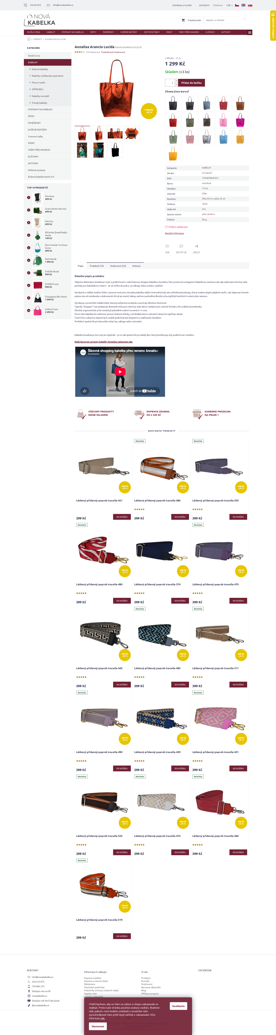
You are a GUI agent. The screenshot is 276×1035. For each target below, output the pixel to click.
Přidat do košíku (191, 82)
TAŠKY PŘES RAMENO (39, 149)
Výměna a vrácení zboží (96, 980)
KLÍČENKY (33, 156)
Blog (143, 990)
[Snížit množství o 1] (176, 84)
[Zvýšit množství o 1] (176, 81)
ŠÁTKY (31, 116)
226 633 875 (38, 981)
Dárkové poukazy (36, 170)
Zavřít (171, 242)
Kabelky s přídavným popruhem (47, 75)
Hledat (245, 19)
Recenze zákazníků (151, 987)
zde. (102, 1018)
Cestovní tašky (35, 136)
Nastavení (98, 1026)
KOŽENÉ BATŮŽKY (37, 129)
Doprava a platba (92, 977)
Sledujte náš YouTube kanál (45, 1000)
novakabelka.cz (39, 995)
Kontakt (145, 980)
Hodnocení (146, 984)
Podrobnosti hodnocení (113, 52)
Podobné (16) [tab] (97, 265)
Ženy (204, 219)
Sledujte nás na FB (41, 991)
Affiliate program (150, 993)
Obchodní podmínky (94, 987)
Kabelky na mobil (40, 95)
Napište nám (90, 993)
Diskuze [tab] (136, 265)
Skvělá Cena (34, 55)
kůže (204, 193)
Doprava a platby (182, 5)
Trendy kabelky (39, 102)
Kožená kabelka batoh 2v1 (41, 176)
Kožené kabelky (40, 69)
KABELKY (33, 62)
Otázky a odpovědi (93, 996)
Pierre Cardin (38, 82)
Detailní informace (174, 233)
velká (204, 203)
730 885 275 (38, 986)
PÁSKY (31, 142)
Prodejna (145, 977)
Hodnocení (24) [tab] (118, 265)
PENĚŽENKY (34, 122)
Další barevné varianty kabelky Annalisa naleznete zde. (104, 341)
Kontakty (204, 5)
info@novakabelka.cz (42, 976)
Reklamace (89, 984)
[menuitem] (33, 32)
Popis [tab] (80, 265)
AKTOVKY (33, 163)
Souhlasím (178, 1006)
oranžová (206, 183)
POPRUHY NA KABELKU (40, 109)
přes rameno (208, 214)
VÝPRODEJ (37, 89)
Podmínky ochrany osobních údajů (101, 990)
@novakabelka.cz (40, 1005)
